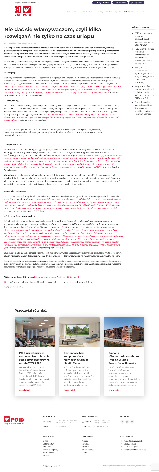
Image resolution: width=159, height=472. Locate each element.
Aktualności (129, 12)
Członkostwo (87, 12)
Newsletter (121, 3)
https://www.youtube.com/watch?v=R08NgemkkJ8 (56, 277)
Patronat (85, 447)
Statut (84, 453)
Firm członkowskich (26, 43)
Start (68, 12)
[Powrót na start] (23, 10)
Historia (85, 444)
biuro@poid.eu (101, 426)
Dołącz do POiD (103, 3)
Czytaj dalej (24, 390)
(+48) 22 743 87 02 (102, 421)
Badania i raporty (113, 12)
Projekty (99, 12)
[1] (71, 64)
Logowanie (138, 3)
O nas (75, 12)
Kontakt (140, 12)
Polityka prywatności (52, 466)
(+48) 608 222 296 (102, 423)
